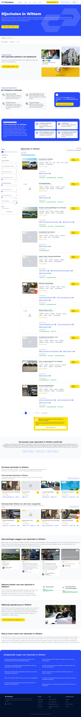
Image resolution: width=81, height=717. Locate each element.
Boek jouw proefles (51, 2)
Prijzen (25, 2)
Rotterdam (40, 701)
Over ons (34, 2)
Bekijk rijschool (74, 160)
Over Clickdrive (69, 704)
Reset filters (9, 211)
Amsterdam (40, 699)
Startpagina (5, 41)
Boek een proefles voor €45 (64, 104)
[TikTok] (10, 703)
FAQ (30, 2)
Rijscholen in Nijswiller (28, 451)
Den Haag (40, 706)
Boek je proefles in (50, 427)
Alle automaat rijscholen (73, 478)
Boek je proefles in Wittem (9, 26)
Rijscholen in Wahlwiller (53, 451)
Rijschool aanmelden (65, 2)
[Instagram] (8, 704)
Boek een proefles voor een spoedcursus (12, 619)
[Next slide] (79, 490)
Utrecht (40, 704)
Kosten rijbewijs (52, 699)
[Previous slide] (1, 490)
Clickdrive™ (36, 714)
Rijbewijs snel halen (53, 704)
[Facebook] (5, 704)
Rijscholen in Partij (40, 451)
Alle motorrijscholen (74, 506)
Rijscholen (20, 2)
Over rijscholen (52, 701)
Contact (40, 2)
